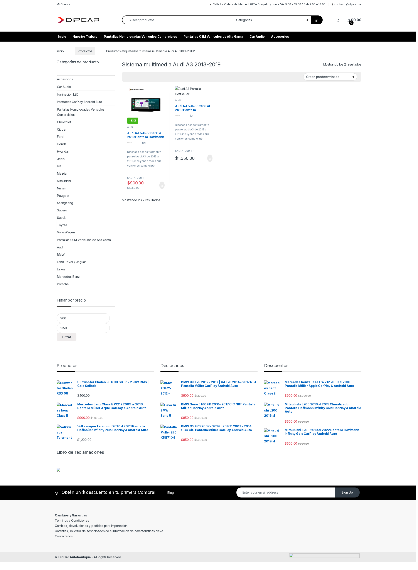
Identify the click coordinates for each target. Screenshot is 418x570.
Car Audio (257, 36)
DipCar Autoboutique (74, 557)
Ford (60, 136)
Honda (61, 144)
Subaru (62, 210)
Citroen (62, 129)
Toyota (62, 225)
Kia (59, 166)
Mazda (62, 173)
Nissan (61, 188)
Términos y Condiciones (72, 520)
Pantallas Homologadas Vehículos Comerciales (140, 36)
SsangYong (65, 203)
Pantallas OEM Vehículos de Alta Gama (213, 36)
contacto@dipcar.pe (347, 4)
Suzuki (61, 217)
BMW (61, 254)
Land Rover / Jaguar (71, 262)
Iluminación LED (68, 94)
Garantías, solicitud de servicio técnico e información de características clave (109, 531)
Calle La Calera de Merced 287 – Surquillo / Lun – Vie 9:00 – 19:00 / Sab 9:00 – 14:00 (269, 4)
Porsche (63, 284)
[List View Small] (140, 77)
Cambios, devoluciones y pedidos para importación (91, 526)
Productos (85, 51)
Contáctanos (63, 536)
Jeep (60, 159)
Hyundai (63, 151)
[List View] (134, 77)
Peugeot (63, 195)
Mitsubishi (64, 181)
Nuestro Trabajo (85, 36)
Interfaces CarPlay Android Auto (79, 102)
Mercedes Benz (68, 276)
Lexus (61, 269)
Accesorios (280, 36)
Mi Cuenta (63, 4)
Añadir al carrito (160, 185)
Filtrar (66, 337)
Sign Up (347, 492)
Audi (130, 127)
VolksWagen (66, 232)
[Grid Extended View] (127, 77)
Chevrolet (64, 122)
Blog (170, 493)
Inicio (62, 36)
